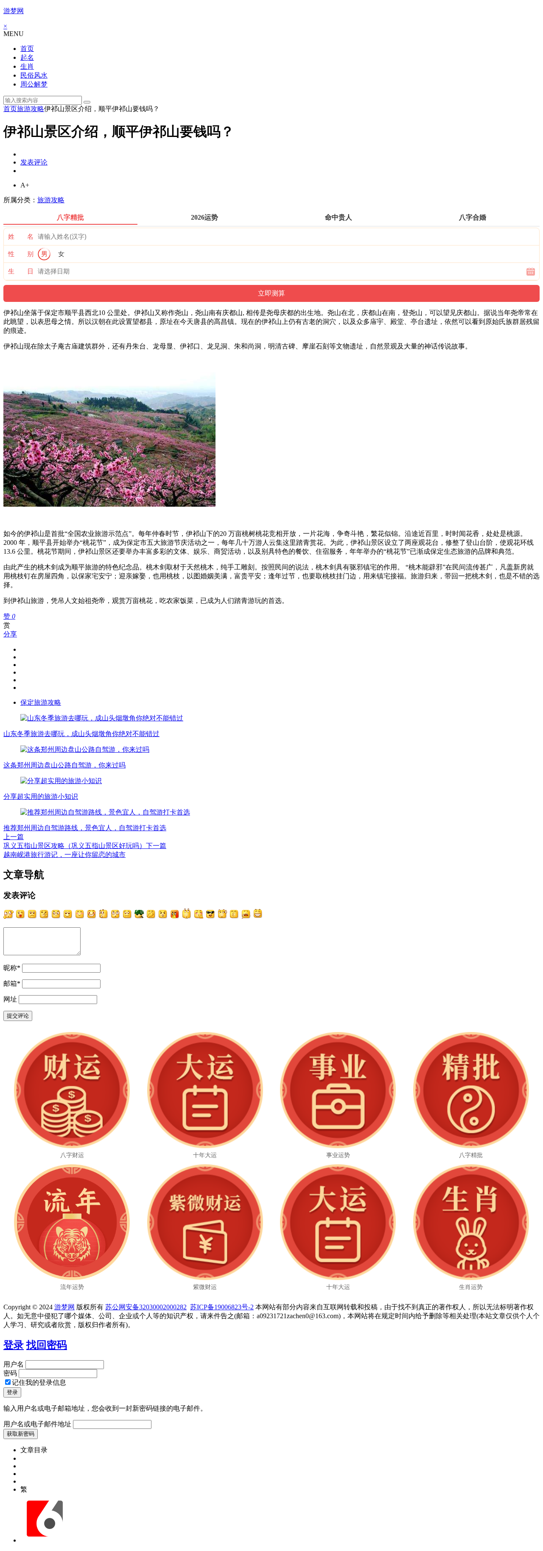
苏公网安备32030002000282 (146, 1307)
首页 (27, 48)
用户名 (13, 1364)
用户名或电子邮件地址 (37, 1424)
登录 (13, 1344)
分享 (10, 634)
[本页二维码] (44, 1540)
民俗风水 (34, 75)
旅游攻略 (30, 108)
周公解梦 (34, 84)
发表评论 (34, 162)
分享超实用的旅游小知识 (40, 796)
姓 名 (21, 236)
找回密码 (46, 1344)
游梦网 (13, 10)
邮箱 (11, 983)
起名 (27, 57)
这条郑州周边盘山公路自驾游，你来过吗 (64, 765)
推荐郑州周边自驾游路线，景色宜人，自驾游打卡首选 (84, 827)
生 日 (21, 271)
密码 (10, 1373)
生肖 (27, 66)
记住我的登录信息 (39, 1382)
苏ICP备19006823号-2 (222, 1307)
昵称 (11, 967)
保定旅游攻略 (40, 702)
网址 (10, 999)
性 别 (21, 254)
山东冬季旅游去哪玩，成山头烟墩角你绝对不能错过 (81, 733)
